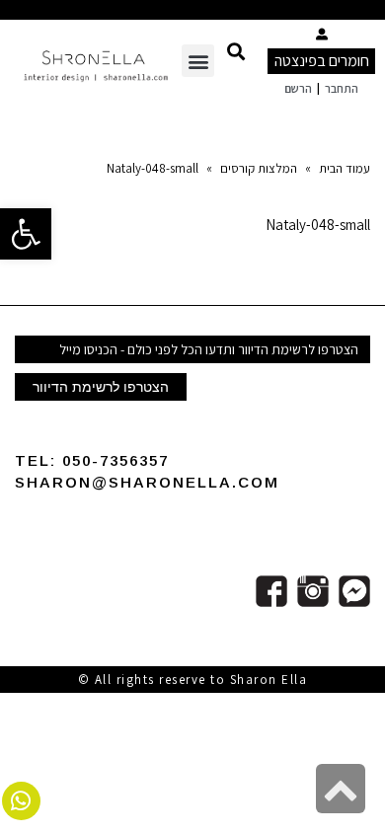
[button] (235, 51)
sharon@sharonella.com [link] (147, 482)
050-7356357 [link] (115, 460)
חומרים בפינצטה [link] (321, 60)
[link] (25, 234)
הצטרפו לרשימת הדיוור (101, 387)
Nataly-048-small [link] (318, 224)
